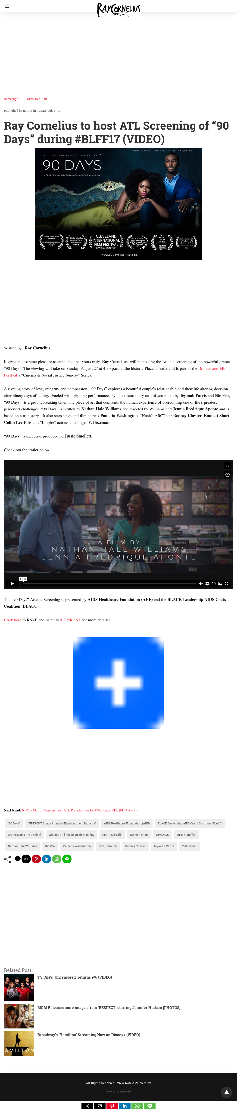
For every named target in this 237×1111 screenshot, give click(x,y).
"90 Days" (14, 823)
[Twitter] (9, 633)
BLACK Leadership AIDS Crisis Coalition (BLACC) (190, 823)
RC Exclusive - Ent (35, 99)
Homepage (11, 99)
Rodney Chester (135, 846)
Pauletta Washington (77, 846)
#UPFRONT (70, 620)
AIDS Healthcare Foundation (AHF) (127, 823)
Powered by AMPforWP (118, 1091)
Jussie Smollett (186, 834)
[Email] (20, 633)
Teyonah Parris (164, 846)
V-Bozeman (189, 846)
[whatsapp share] (56, 859)
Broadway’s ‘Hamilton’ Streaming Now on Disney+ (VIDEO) (88, 1034)
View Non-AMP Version (134, 1083)
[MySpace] (13, 633)
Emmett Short (139, 834)
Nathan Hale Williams (22, 846)
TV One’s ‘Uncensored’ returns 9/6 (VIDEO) (74, 977)
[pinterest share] (36, 859)
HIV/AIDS (162, 834)
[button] (87, 1106)
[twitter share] (18, 858)
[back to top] (226, 1092)
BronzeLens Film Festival (24, 834)
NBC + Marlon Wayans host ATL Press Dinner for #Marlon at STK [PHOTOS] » (79, 810)
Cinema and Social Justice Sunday (71, 834)
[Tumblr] (17, 633)
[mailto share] (26, 859)
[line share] (67, 859)
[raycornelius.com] (118, 8)
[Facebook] (6, 633)
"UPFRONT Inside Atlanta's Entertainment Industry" (62, 823)
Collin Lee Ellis (112, 834)
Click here (12, 620)
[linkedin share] (46, 859)
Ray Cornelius (108, 846)
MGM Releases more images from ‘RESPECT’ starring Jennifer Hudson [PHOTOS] (108, 1007)
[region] (117, 52)
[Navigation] (5, 6)
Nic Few (50, 846)
